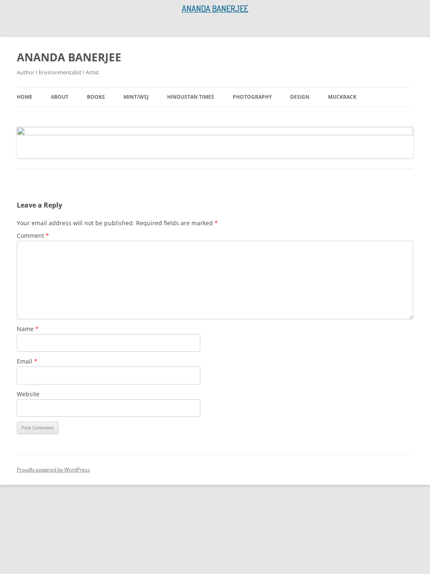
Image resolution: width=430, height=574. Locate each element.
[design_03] (215, 142)
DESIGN (299, 96)
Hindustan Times (190, 96)
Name (28, 329)
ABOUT (59, 96)
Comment (33, 236)
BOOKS (96, 96)
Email (27, 361)
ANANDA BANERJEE (69, 57)
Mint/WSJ (136, 96)
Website (28, 394)
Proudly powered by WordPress (53, 469)
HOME (24, 96)
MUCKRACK (342, 96)
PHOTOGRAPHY (252, 96)
